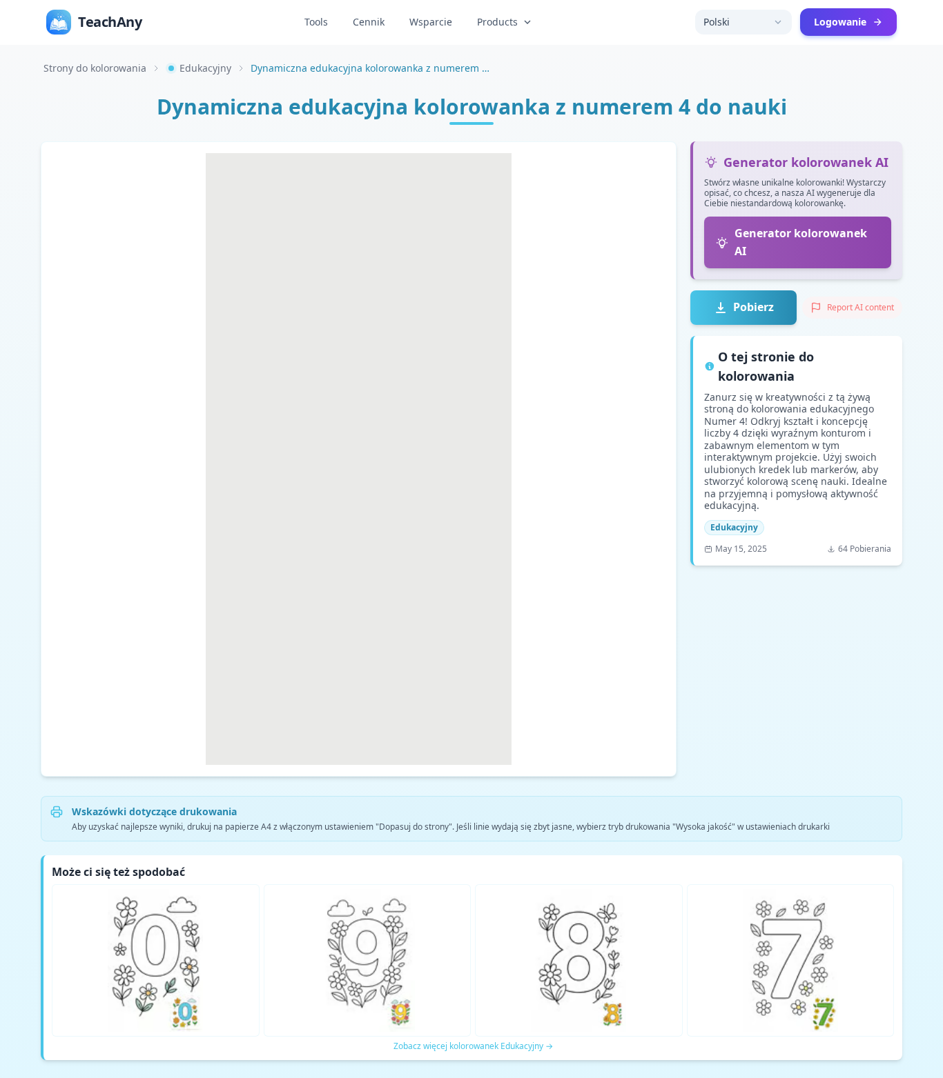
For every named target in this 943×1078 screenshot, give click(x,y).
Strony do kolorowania (94, 67)
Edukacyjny (205, 67)
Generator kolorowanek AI (801, 242)
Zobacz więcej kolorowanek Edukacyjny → (473, 1046)
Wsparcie (430, 21)
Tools (316, 21)
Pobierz (753, 307)
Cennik (369, 21)
